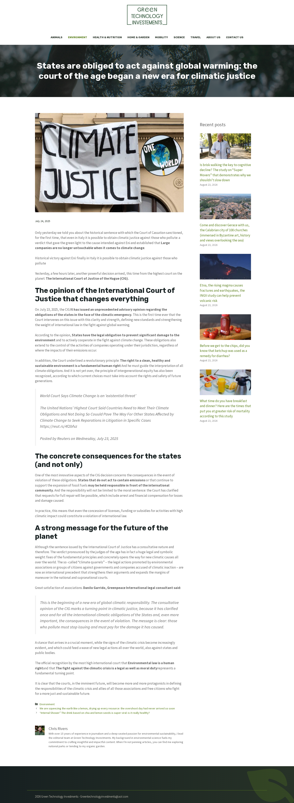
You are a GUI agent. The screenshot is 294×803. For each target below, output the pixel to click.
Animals (56, 37)
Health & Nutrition (107, 37)
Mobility (161, 37)
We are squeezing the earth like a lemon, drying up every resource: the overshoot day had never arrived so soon (107, 708)
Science (179, 37)
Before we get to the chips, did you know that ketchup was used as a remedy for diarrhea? (225, 350)
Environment (77, 37)
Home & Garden (138, 37)
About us (213, 37)
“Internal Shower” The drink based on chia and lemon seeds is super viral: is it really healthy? (95, 713)
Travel (195, 37)
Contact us (234, 37)
